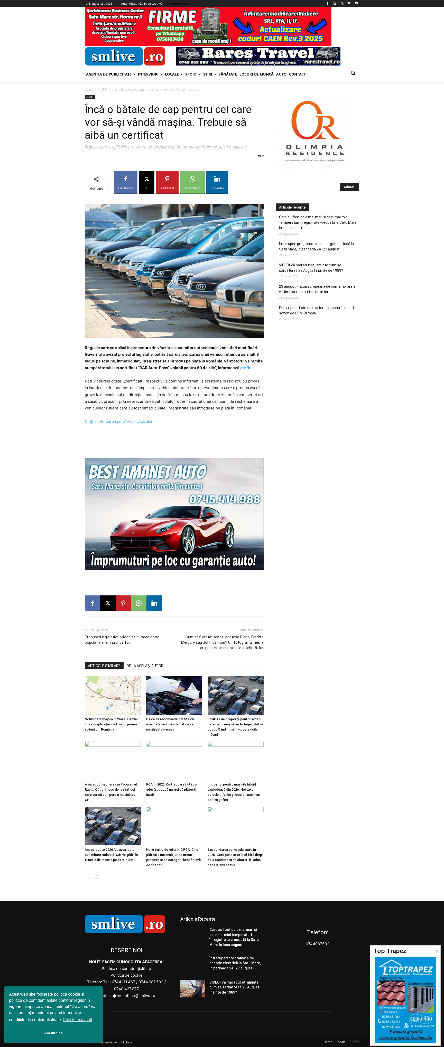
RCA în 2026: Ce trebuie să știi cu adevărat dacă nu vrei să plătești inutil (171, 789)
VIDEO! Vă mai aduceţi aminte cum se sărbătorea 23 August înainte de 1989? (311, 268)
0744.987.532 (150, 981)
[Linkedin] (154, 603)
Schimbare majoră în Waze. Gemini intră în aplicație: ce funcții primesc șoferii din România (112, 724)
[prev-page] (88, 875)
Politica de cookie (126, 975)
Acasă (89, 89)
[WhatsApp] (138, 603)
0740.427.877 (126, 988)
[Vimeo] (349, 4)
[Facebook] (328, 4)
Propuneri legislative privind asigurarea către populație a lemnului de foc (122, 640)
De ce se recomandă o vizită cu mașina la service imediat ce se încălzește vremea (170, 724)
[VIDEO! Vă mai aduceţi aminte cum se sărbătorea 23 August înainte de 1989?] (192, 988)
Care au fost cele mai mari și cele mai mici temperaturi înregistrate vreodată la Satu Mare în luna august (318, 222)
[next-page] (96, 875)
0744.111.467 (123, 981)
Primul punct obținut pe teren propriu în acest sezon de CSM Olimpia (316, 310)
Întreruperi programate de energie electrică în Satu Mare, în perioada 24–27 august (316, 246)
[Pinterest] (123, 603)
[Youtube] (356, 4)
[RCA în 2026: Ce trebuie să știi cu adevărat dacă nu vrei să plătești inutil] (174, 761)
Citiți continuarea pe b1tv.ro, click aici (118, 421)
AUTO (102, 89)
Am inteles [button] (53, 1033)
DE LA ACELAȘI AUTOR (145, 666)
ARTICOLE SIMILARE (104, 666)
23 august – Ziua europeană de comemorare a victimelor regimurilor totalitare (317, 289)
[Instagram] (335, 4)
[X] (342, 4)
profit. (246, 367)
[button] (353, 73)
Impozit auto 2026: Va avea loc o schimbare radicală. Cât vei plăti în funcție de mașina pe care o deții (111, 855)
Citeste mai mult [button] (77, 1019)
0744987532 (317, 943)
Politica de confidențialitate (126, 968)
